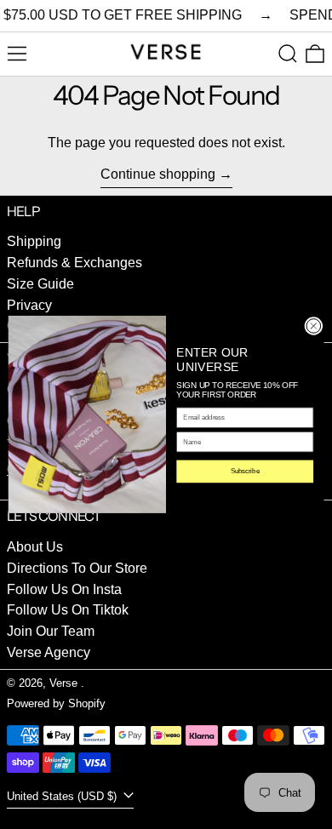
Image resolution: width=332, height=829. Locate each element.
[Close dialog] (313, 326)
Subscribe (245, 471)
